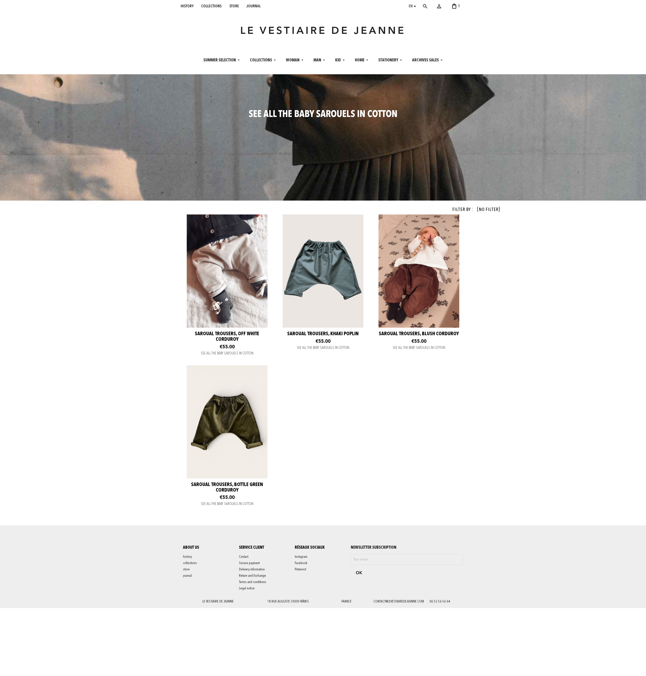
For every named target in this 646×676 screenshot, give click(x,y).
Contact (243, 557)
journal (254, 6)
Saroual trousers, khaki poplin (323, 333)
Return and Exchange (252, 575)
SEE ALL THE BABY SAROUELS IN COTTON (227, 353)
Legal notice (247, 588)
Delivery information (252, 569)
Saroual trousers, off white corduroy (227, 336)
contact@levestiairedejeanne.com (398, 601)
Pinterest (300, 569)
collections (211, 6)
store (234, 6)
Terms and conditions (252, 582)
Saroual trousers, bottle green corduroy (227, 487)
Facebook (301, 563)
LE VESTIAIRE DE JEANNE (323, 31)
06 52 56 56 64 (439, 601)
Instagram (301, 557)
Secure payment (249, 563)
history (187, 6)
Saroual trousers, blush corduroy (419, 333)
